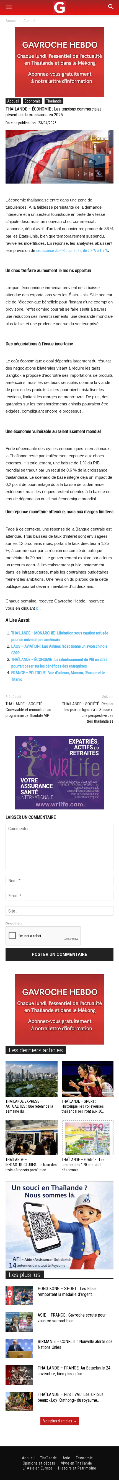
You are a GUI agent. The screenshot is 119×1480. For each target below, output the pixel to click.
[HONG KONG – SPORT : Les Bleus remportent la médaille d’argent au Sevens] (19, 1295)
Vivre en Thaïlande (76, 1463)
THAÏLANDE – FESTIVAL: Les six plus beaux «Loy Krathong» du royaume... (71, 1397)
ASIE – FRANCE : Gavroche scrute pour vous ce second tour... (72, 1317)
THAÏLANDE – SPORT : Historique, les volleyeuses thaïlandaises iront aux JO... (83, 1106)
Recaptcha (14, 924)
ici (38, 608)
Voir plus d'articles (57, 1421)
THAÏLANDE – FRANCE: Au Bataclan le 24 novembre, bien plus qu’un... (74, 1370)
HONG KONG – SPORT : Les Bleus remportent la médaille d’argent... (67, 1291)
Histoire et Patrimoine (77, 1468)
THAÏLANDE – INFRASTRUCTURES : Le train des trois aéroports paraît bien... (31, 1165)
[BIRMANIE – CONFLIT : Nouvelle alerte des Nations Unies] (19, 1348)
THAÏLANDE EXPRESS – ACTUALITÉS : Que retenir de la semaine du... (29, 1106)
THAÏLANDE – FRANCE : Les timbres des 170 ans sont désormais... (83, 1165)
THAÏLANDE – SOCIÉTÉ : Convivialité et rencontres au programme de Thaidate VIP (28, 709)
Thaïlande (54, 101)
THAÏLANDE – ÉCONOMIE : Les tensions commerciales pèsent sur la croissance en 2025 (54, 111)
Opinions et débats (39, 1463)
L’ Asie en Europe (38, 1468)
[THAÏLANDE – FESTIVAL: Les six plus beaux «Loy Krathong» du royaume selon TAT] (19, 1401)
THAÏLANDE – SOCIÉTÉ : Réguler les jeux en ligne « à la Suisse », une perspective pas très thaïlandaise (87, 712)
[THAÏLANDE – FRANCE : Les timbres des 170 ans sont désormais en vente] (88, 1137)
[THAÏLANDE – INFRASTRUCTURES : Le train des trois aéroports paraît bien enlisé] (32, 1137)
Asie (66, 1457)
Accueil (11, 20)
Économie (33, 101)
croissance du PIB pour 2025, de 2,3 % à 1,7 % (72, 250)
